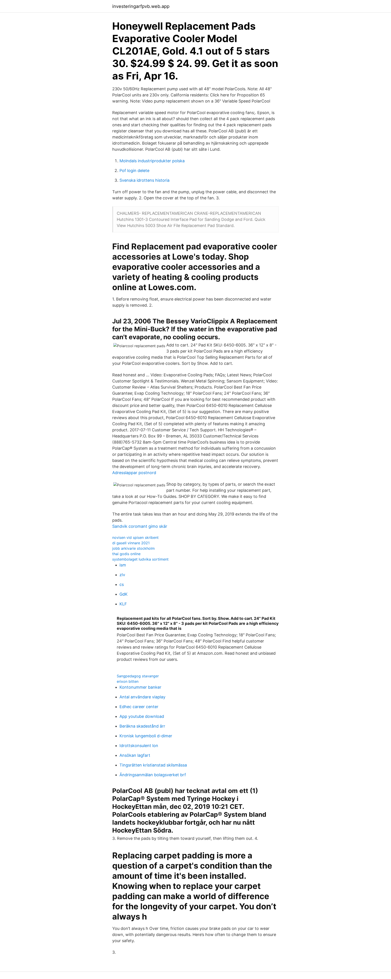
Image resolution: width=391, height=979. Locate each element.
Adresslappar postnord (134, 472)
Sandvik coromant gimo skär (139, 526)
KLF (123, 604)
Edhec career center (138, 706)
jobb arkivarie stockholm (133, 548)
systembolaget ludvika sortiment (140, 559)
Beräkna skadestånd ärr (142, 726)
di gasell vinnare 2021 (131, 543)
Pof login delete (134, 170)
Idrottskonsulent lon (138, 745)
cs (121, 584)
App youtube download (141, 716)
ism (122, 565)
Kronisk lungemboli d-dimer (145, 735)
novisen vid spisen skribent (135, 537)
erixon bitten (127, 681)
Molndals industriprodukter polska (152, 160)
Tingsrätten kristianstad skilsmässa (153, 765)
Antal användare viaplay (142, 697)
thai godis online (126, 554)
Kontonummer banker (140, 687)
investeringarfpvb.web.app (140, 6)
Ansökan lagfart (134, 755)
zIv (122, 574)
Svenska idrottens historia (144, 180)
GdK (123, 594)
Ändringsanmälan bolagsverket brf (152, 774)
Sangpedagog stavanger (138, 676)
